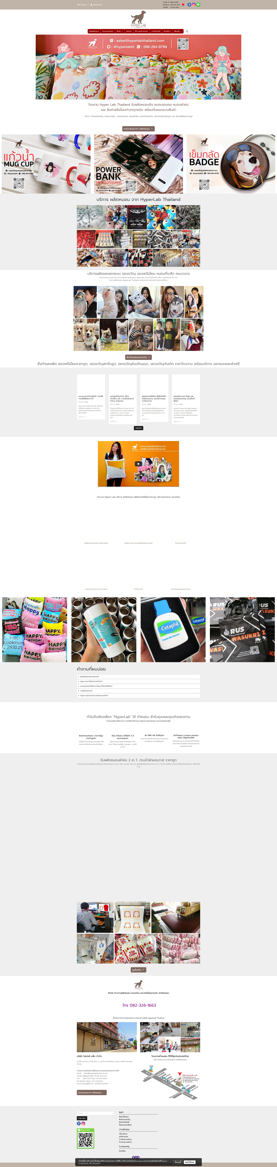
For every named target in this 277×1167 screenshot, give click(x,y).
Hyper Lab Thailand (94, 1081)
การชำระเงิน (155, 31)
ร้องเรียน (122, 1151)
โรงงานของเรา (107, 31)
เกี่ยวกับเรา (123, 1134)
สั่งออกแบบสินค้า (125, 1125)
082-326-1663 (175, 5)
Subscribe (82, 1118)
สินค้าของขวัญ (124, 1119)
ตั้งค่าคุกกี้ (178, 1162)
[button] (187, 31)
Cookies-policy (125, 1139)
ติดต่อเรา (167, 31)
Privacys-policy (125, 1142)
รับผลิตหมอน (94, 31)
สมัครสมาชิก (97, 4)
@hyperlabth (174, 2)
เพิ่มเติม (177, 31)
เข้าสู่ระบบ (83, 4)
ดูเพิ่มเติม (82, 417)
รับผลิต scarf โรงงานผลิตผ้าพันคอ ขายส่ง (138, 543)
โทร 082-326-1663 (138, 1005)
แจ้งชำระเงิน (123, 1136)
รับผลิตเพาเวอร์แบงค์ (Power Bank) (96, 543)
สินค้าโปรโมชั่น (124, 1122)
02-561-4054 (174, 7)
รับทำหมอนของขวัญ (137, 357)
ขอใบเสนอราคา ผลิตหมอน (137, 129)
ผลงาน (129, 31)
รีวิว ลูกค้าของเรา (141, 31)
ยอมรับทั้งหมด (189, 1162)
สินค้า (119, 31)
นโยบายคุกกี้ (96, 1163)
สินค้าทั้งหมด (124, 1117)
